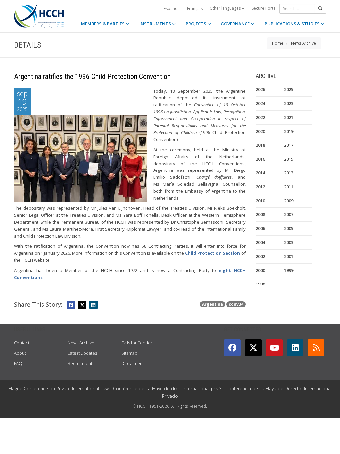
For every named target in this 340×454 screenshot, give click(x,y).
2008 (260, 214)
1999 (288, 270)
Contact (21, 343)
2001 (288, 256)
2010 (260, 201)
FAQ (18, 363)
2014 (260, 173)
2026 (260, 89)
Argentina (212, 304)
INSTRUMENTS (155, 24)
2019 (288, 131)
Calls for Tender (136, 343)
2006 (260, 228)
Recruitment (80, 363)
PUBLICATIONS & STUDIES (293, 24)
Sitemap (129, 353)
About (20, 353)
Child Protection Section (212, 253)
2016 (260, 159)
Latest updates (82, 353)
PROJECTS (196, 24)
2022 (260, 117)
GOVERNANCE (236, 24)
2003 (288, 242)
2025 (288, 89)
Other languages (226, 8)
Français (195, 8)
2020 (260, 131)
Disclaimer (131, 363)
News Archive (303, 43)
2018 (260, 145)
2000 (260, 270)
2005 (288, 228)
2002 (260, 256)
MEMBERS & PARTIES (103, 24)
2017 (288, 145)
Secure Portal (264, 8)
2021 (288, 117)
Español (171, 8)
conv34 (236, 304)
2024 (260, 103)
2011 (288, 187)
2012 (260, 187)
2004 (260, 242)
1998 (260, 284)
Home (277, 43)
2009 (288, 201)
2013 (288, 173)
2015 (288, 159)
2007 (288, 214)
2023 (288, 103)
